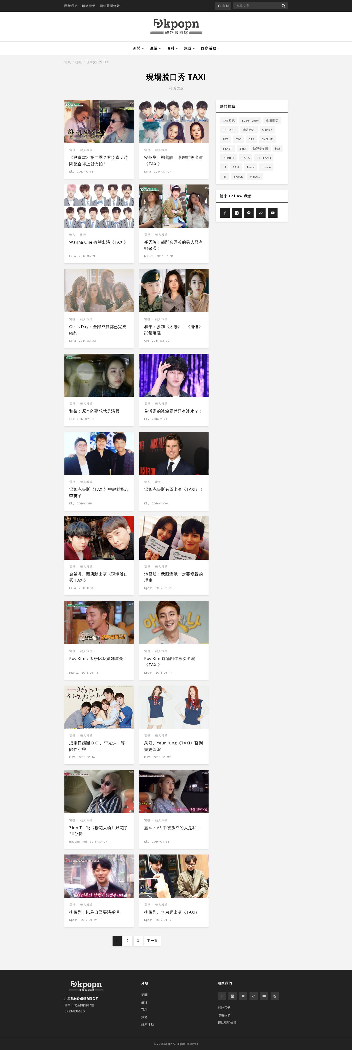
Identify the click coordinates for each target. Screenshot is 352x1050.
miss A (266, 167)
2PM (225, 139)
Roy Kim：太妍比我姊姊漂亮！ (98, 658)
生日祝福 (272, 120)
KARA (246, 158)
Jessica (149, 256)
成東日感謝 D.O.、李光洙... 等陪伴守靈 (97, 746)
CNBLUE (267, 139)
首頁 (67, 62)
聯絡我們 (89, 6)
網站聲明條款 (110, 6)
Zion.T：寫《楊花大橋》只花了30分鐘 (98, 831)
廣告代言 (249, 130)
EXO (239, 139)
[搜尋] (283, 5)
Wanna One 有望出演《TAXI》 (98, 242)
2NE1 (242, 148)
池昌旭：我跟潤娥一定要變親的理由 (173, 577)
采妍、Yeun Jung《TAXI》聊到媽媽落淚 (173, 746)
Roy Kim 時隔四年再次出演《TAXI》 (169, 661)
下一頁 (152, 940)
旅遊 (188, 48)
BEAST (227, 148)
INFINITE (229, 158)
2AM (236, 167)
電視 (72, 150)
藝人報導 (86, 150)
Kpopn (148, 588)
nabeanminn (78, 841)
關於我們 (71, 6)
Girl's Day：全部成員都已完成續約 (97, 329)
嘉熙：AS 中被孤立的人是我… (172, 827)
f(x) (277, 148)
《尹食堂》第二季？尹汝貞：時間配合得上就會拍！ (98, 160)
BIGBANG (229, 130)
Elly (71, 171)
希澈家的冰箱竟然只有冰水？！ (173, 411)
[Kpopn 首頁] (176, 26)
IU (224, 167)
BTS (251, 139)
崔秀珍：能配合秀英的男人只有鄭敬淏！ (173, 245)
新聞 (137, 48)
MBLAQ (255, 176)
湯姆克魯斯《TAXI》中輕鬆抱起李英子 (99, 492)
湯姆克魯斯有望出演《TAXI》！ (174, 489)
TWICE (238, 176)
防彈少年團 (260, 148)
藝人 (72, 234)
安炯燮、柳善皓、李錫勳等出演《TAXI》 (173, 160)
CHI (146, 340)
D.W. (72, 757)
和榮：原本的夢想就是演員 (94, 411)
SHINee (267, 130)
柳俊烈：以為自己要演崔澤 (94, 912)
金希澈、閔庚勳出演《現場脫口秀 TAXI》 (98, 577)
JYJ (224, 176)
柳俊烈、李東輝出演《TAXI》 (172, 912)
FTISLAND (264, 158)
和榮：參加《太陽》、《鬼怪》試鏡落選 (173, 329)
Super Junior (250, 120)
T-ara (250, 167)
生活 (154, 48)
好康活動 (208, 48)
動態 (83, 234)
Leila (147, 171)
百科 (171, 48)
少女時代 (229, 120)
